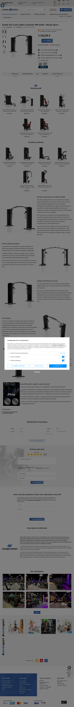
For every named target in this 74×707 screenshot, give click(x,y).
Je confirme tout (57, 366)
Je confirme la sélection (18, 366)
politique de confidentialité (58, 344)
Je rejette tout (39, 366)
